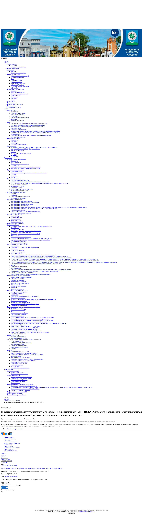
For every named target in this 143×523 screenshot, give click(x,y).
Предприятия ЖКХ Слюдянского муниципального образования (29, 322)
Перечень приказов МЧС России (20, 351)
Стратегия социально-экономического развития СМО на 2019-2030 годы (31, 238)
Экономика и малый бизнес (18, 241)
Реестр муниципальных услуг (19, 184)
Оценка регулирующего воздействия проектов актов (25, 167)
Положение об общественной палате (21, 378)
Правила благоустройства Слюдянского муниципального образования (30, 274)
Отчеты (13, 177)
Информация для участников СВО (17, 392)
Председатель (14, 140)
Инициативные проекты (17, 278)
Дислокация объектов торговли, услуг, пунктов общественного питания (31, 226)
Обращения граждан (13, 371)
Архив (12, 99)
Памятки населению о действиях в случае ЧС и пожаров (27, 354)
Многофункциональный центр (19, 190)
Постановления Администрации (20, 164)
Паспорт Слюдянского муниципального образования (26, 231)
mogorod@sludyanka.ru (11, 476)
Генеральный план (16, 162)
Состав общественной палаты (19, 380)
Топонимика (14, 248)
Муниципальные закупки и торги (16, 192)
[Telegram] (11, 434)
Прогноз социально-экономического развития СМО (25, 234)
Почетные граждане (13, 68)
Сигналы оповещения (17, 365)
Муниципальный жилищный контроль (22, 204)
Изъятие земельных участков (19, 301)
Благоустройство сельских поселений (21, 277)
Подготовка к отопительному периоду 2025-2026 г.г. (25, 327)
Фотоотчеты (14, 97)
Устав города (14, 161)
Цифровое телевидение (17, 289)
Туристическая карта (16, 82)
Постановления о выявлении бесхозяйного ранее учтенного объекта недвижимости (34, 271)
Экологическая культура (17, 250)
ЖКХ (12, 311)
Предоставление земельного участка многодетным (25, 296)
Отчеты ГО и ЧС (15, 366)
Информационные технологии (19, 347)
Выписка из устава (16, 128)
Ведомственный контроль (18, 210)
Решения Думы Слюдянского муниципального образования (27, 126)
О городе (6, 62)
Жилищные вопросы (16, 308)
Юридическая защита (13, 335)
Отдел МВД (14, 155)
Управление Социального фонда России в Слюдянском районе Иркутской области (34, 147)
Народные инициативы (17, 229)
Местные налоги (15, 219)
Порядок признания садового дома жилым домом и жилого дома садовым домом (34, 254)
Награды (13, 348)
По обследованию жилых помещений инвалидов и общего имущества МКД (32, 317)
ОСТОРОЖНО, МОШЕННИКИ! (20, 368)
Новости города (11, 102)
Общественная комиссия (17, 92)
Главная (6, 61)
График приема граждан (17, 372)
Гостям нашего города (13, 74)
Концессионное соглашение (18, 198)
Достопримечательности (17, 77)
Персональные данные (17, 341)
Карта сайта (4, 462)
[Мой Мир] (6, 434)
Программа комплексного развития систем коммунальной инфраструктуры (32, 320)
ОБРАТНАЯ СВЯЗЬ (6, 461)
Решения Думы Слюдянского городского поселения (25, 168)
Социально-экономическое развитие (21, 237)
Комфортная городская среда (15, 89)
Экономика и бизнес (13, 225)
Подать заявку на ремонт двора (19, 94)
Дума (8, 122)
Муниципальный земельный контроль (21, 201)
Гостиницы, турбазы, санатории (20, 86)
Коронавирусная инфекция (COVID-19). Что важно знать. (27, 359)
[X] (9, 434)
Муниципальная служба (17, 344)
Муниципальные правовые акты (16, 159)
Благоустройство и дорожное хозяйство (18, 275)
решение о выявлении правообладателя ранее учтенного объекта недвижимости (33, 299)
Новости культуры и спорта (15, 104)
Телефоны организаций (14, 107)
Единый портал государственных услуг (22, 189)
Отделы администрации (17, 114)
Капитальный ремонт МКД (18, 310)
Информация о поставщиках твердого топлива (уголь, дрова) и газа (30, 319)
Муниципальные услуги (14, 178)
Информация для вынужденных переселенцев (20, 384)
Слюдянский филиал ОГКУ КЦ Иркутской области (25, 149)
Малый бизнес (15, 228)
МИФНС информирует (17, 150)
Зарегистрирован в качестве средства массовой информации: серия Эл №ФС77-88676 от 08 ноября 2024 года (31, 468)
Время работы (15, 116)
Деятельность (8, 158)
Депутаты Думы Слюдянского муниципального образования (28, 125)
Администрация (11, 110)
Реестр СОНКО (15, 235)
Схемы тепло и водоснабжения (19, 313)
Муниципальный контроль (15, 199)
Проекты (13, 174)
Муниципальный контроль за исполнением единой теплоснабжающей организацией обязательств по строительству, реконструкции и (49, 207)
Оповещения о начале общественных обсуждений (25, 304)
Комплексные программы (18, 251)
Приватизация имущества (18, 298)
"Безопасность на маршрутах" (19, 243)
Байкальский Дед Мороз (17, 85)
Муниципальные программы (15, 170)
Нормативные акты (16, 171)
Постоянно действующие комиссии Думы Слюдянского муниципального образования (35, 132)
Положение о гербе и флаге (18, 73)
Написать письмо (15, 134)
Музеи (12, 79)
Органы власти (11, 146)
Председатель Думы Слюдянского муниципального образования (29, 123)
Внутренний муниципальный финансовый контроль (25, 211)
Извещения (14, 195)
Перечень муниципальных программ (21, 232)
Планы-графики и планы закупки (20, 196)
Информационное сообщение (19, 266)
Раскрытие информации (17, 316)
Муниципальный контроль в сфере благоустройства (25, 202)
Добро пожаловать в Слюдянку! (20, 76)
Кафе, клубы (14, 88)
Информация (14, 143)
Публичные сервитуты (17, 293)
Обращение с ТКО (16, 284)
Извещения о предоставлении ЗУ (20, 305)
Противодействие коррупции (19, 129)
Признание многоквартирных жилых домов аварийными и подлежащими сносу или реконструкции (39, 256)
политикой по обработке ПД (87, 511)
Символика (10, 70)
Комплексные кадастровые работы (20, 302)
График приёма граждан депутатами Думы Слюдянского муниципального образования (35, 131)
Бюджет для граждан (16, 220)
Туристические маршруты (18, 83)
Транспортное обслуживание (19, 281)
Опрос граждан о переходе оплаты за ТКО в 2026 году (26, 330)
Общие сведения (12, 64)
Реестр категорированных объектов (21, 213)
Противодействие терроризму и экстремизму (23, 360)
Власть (6, 108)
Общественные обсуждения (18, 324)
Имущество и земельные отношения (17, 290)
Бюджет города (15, 216)
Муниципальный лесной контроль (20, 205)
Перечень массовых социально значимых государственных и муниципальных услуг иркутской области (40, 183)
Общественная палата (13, 375)
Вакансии (3, 453)
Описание (13, 71)
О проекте (13, 91)
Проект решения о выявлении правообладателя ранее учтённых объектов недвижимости (36, 263)
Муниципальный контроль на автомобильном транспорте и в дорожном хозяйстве (34, 208)
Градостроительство (16, 253)
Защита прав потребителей (18, 336)
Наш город (14, 65)
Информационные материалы (19, 362)
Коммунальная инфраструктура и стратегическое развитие (23, 307)
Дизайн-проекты (15, 95)
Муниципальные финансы (14, 214)
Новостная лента (12, 105)
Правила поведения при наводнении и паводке (24, 353)
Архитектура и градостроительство (17, 244)
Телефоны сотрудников (17, 120)
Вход (2, 464)
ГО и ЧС (9, 350)
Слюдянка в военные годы (18, 67)
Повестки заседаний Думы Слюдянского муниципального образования (31, 135)
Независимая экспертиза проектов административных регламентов (30, 181)
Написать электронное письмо (19, 374)
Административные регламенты (20, 180)
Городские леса (15, 246)
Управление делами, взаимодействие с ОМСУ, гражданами (24, 339)
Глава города (14, 111)
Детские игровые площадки (18, 286)
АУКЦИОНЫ (14, 295)
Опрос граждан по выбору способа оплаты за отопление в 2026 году (30, 332)
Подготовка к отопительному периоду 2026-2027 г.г (25, 329)
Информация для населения (18, 314)
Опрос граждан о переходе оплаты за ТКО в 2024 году (26, 326)
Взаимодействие (8, 369)
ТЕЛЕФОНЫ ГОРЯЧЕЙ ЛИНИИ (20, 390)
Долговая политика (16, 217)
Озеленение (14, 287)
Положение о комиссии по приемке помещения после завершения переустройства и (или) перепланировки (41, 269)
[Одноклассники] (4, 434)
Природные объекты (16, 80)
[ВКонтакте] (2, 434)
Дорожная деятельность (17, 280)
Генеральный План (16, 268)
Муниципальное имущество (19, 292)
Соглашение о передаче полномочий (21, 342)
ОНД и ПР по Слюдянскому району (21, 153)
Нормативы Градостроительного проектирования (25, 247)
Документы (14, 98)
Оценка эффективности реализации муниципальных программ (28, 173)
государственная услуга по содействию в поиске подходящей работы (30, 240)
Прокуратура (14, 156)
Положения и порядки (17, 222)
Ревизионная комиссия (13, 138)
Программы (14, 175)
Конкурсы (13, 193)
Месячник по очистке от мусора (20, 283)
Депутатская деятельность (18, 137)
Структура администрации (18, 113)
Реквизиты (14, 119)
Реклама (13, 265)
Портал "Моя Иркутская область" (16, 395)
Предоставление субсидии (18, 333)
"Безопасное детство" (17, 356)
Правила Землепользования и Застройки (22, 272)
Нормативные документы (18, 381)
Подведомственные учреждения (20, 117)
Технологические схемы (17, 186)
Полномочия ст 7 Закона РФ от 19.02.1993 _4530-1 (25, 389)
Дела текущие (11, 101)
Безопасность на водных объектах (20, 357)
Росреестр (13, 152)
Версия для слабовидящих (9, 465)
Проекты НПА (15, 165)
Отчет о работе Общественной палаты (21, 377)
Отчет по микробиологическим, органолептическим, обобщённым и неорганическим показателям (38, 323)
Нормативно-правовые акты (19, 363)
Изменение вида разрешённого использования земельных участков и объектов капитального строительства (41, 257)
